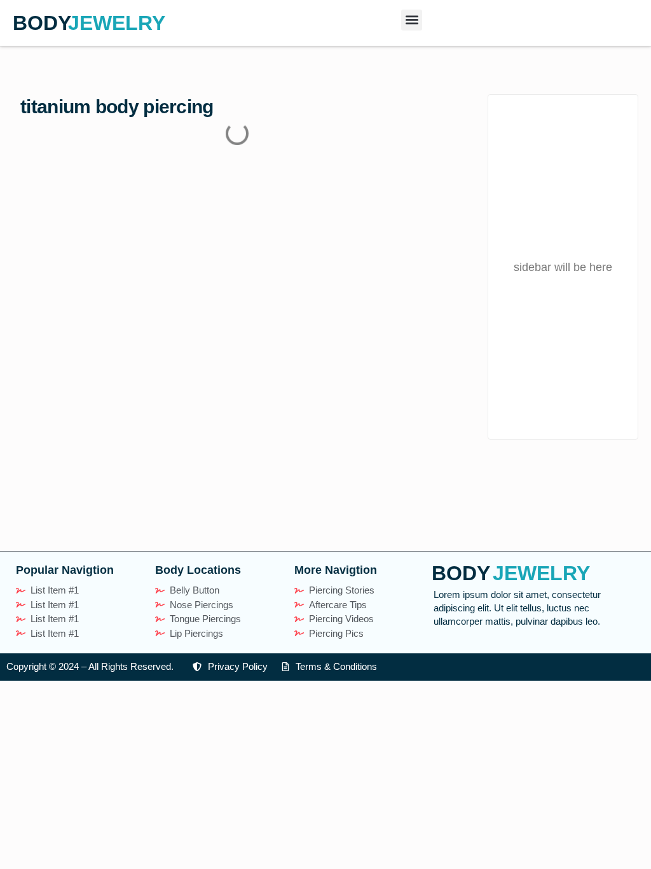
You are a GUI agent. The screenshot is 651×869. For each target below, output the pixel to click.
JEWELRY (116, 22)
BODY (42, 22)
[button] (411, 20)
